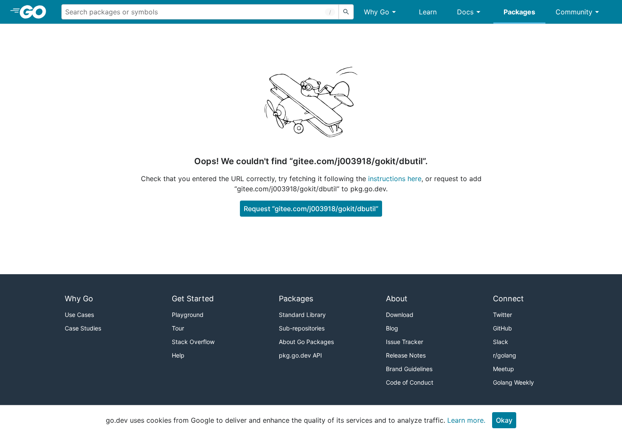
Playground (188, 314)
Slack (500, 341)
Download (399, 314)
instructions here (394, 178)
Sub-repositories (302, 328)
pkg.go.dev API (300, 355)
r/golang (504, 355)
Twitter (502, 314)
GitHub (502, 328)
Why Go (376, 12)
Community (574, 12)
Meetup (503, 368)
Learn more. (466, 420)
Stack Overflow (193, 341)
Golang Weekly (513, 382)
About (396, 298)
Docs (465, 12)
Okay (504, 420)
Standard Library (302, 314)
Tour (178, 328)
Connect (508, 298)
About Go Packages (306, 341)
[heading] (35, 12)
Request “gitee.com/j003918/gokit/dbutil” (311, 208)
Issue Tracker (404, 341)
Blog (392, 328)
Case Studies (83, 328)
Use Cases (79, 314)
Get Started (193, 298)
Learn (428, 12)
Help (178, 355)
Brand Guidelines (409, 368)
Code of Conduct (409, 382)
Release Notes (406, 355)
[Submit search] (346, 11)
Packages (519, 12)
